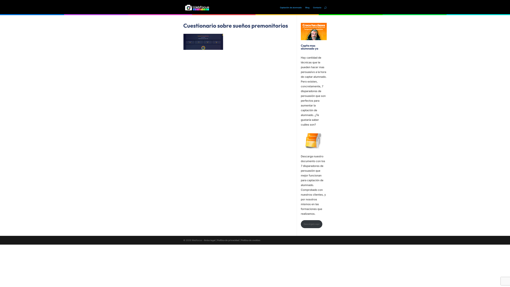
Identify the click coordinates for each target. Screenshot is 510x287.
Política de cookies (250, 240)
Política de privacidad (228, 240)
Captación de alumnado (291, 8)
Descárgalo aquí (311, 224)
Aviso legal (209, 240)
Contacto (317, 8)
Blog (307, 8)
